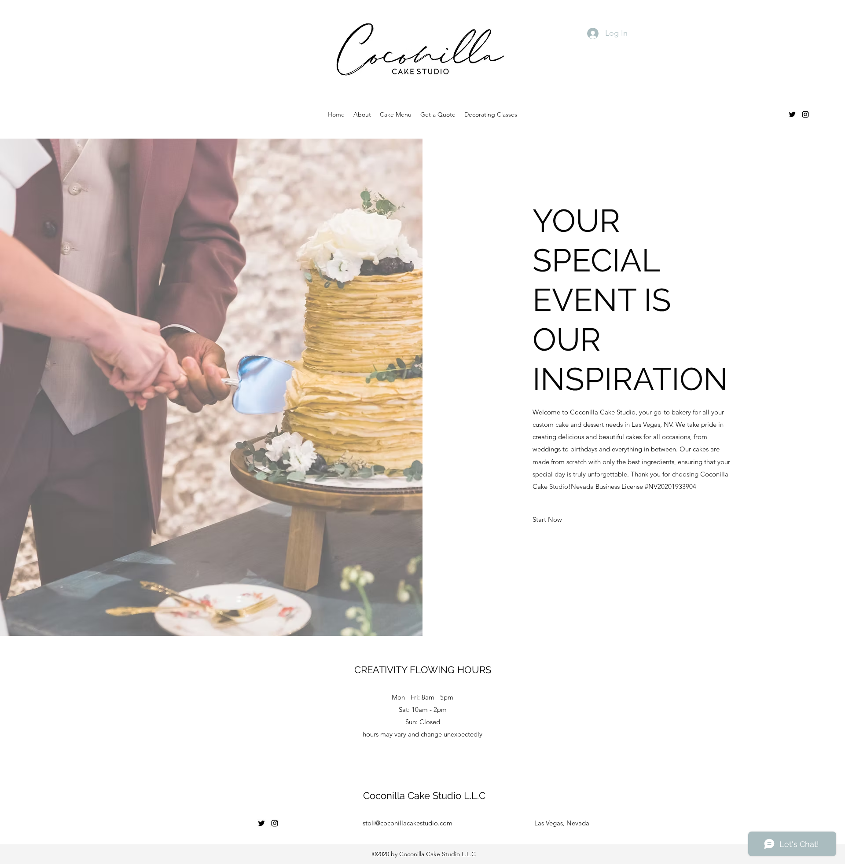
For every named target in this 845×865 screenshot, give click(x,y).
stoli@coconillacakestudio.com (407, 823)
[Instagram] (805, 114)
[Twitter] (792, 114)
